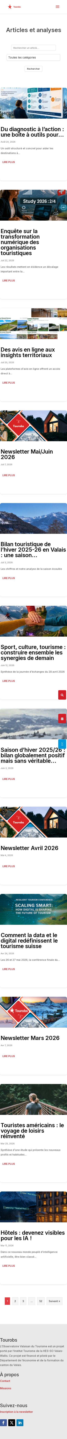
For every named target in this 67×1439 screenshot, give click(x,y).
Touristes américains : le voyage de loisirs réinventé (32, 1131)
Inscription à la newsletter (16, 1411)
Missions (5, 1388)
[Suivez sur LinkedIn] (19, 1422)
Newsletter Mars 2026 (30, 1038)
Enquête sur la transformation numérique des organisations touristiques (20, 242)
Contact (5, 1381)
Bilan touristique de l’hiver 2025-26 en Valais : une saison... (33, 549)
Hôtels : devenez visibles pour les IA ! (33, 1235)
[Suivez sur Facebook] (3, 1422)
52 (40, 1301)
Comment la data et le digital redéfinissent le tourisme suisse (29, 940)
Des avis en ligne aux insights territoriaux (28, 352)
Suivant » (54, 1301)
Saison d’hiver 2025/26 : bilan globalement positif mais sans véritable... (33, 755)
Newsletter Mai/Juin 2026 (27, 454)
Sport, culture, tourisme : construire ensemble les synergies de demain (33, 652)
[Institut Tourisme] (62, 744)
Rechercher (33, 68)
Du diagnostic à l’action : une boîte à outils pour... (32, 132)
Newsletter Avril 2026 (29, 848)
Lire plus (8, 162)
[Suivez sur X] (11, 1422)
